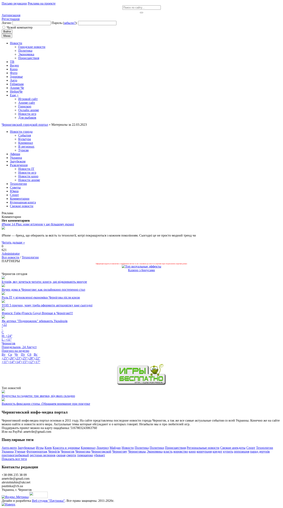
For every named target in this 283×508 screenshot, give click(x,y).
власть (168, 451)
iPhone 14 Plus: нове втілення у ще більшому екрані (38, 224)
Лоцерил (102, 447)
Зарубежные (26, 447)
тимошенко (85, 455)
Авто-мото (9, 447)
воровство (180, 451)
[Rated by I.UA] (38, 497)
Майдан (115, 447)
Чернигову (119, 451)
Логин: (7, 23)
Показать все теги (14, 459)
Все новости (10, 257)
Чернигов (67, 451)
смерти (71, 455)
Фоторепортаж (36, 451)
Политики (157, 447)
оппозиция (241, 451)
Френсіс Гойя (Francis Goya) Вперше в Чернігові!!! (37, 313)
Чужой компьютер (20, 27)
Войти (7, 31)
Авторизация (11, 15)
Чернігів (54, 451)
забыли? (69, 23)
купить (228, 451)
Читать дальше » (13, 242)
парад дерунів (260, 451)
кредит (217, 451)
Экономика (155, 451)
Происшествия (175, 447)
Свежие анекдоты (233, 447)
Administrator (11, 253)
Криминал (88, 447)
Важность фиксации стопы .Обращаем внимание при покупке (46, 403)
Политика (142, 447)
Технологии (30, 257)
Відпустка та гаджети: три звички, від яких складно (38, 396)
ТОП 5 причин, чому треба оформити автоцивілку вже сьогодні (47, 305)
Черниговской (101, 451)
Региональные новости (203, 447)
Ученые (20, 451)
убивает (99, 455)
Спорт (250, 447)
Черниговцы (137, 451)
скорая (60, 455)
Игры (40, 447)
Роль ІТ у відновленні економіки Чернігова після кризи (41, 297)
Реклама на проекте (42, 3)
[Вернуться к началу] (8, 504)
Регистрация (10, 19)
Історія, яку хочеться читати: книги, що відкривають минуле (44, 281)
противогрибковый (15, 455)
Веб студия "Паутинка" (48, 500)
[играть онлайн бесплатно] (141, 384)
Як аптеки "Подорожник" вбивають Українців (35, 321)
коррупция (204, 451)
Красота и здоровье (66, 447)
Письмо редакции (14, 3)
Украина (8, 451)
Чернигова (82, 451)
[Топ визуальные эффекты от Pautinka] (141, 266)
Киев (48, 447)
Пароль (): (64, 23)
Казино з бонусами (141, 270)
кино (192, 451)
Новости (128, 447)
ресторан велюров (43, 455)
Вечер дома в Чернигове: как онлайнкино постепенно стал (43, 289)
